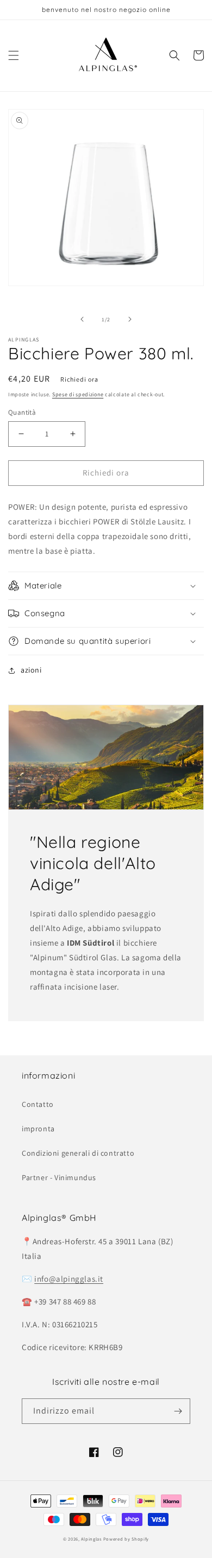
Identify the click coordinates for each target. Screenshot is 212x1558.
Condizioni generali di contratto (78, 1153)
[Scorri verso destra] (130, 319)
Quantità (22, 412)
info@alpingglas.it (68, 1279)
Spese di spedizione (77, 394)
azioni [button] (31, 670)
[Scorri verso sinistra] (82, 319)
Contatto (38, 1104)
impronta (38, 1128)
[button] (14, 55)
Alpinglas (91, 1539)
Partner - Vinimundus (59, 1177)
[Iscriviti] (178, 1411)
